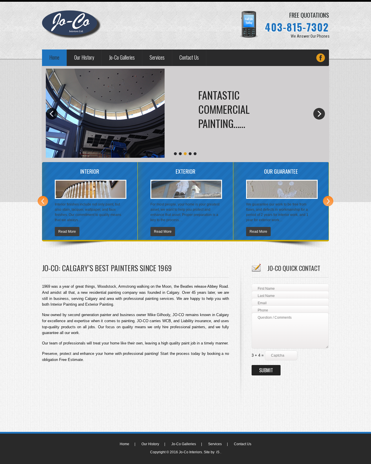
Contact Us (189, 57)
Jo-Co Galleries (122, 57)
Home (54, 57)
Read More (67, 232)
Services (157, 57)
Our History (84, 57)
